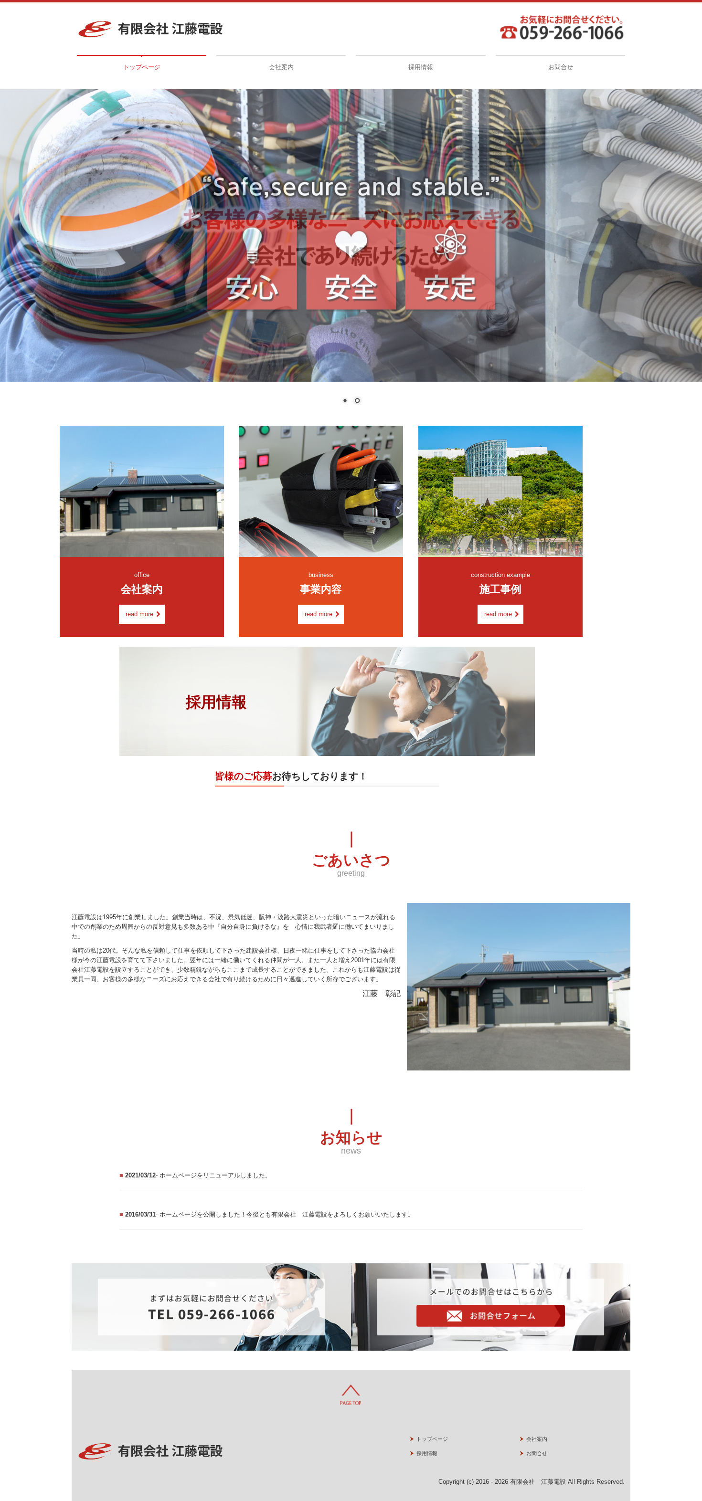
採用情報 (420, 67)
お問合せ (560, 67)
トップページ (141, 67)
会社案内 (281, 67)
